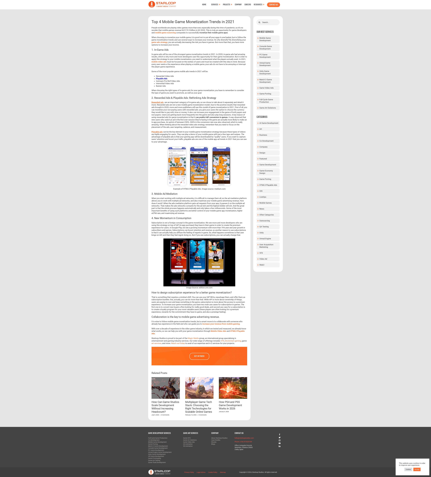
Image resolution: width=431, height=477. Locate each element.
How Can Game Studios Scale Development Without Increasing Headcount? (165, 406)
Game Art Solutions (267, 108)
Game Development (267, 165)
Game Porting (265, 94)
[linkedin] (271, 446)
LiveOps (262, 197)
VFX (261, 253)
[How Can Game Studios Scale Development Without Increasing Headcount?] (166, 388)
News (261, 209)
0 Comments (165, 415)
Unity (261, 233)
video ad (263, 259)
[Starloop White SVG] (159, 470)
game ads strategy (160, 42)
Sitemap (223, 472)
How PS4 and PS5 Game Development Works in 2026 (230, 405)
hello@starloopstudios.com (244, 438)
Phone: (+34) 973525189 (243, 442)
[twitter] (271, 437)
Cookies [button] (408, 469)
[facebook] (271, 434)
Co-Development (266, 141)
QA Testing (264, 226)
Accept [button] (417, 469)
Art (260, 129)
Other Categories (266, 215)
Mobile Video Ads (218, 331)
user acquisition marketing (266, 245)
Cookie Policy (212, 472)
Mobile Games (265, 203)
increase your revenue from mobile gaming (221, 324)
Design (262, 153)
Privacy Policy (189, 472)
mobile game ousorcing (165, 32)
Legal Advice (201, 472)
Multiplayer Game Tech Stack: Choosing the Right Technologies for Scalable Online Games (198, 406)
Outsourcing (264, 221)
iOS (260, 191)
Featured (263, 159)
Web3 (261, 265)
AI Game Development (268, 123)
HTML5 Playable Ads (268, 185)
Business (263, 135)
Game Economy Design (266, 172)
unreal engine (265, 238)
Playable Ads (161, 78)
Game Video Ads (266, 88)
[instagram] (271, 440)
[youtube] (271, 443)
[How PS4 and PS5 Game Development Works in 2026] (233, 388)
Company (263, 147)
